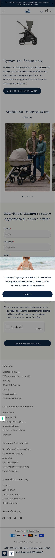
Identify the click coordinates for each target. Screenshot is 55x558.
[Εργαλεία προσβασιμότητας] (11, 553)
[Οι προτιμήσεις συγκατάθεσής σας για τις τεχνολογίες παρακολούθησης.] (2, 418)
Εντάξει (27, 294)
